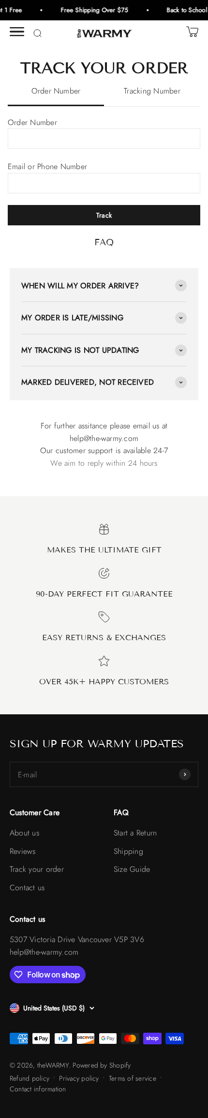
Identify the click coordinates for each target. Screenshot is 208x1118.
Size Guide (132, 869)
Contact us (27, 887)
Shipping (128, 851)
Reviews (23, 851)
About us (24, 832)
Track (104, 215)
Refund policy (29, 1078)
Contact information (38, 1089)
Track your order (37, 869)
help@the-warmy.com (104, 438)
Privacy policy (79, 1078)
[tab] (56, 91)
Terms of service (132, 1078)
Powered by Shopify (102, 1065)
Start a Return (135, 832)
